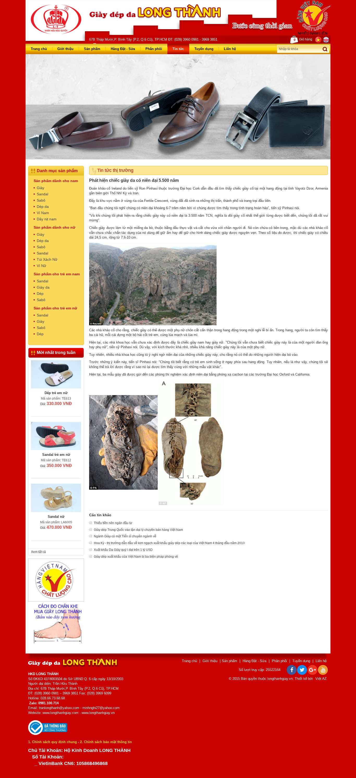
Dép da (43, 206)
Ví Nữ (41, 266)
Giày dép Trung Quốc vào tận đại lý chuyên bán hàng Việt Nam (138, 530)
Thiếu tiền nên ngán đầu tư (113, 523)
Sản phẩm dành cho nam (56, 181)
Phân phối (153, 49)
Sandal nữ (56, 517)
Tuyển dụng (203, 49)
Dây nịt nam (47, 219)
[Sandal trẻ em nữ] (56, 436)
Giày (40, 188)
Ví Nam (43, 213)
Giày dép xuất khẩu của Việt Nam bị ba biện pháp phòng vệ (136, 556)
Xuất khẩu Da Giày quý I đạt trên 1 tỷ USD (123, 550)
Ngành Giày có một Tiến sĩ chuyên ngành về (125, 536)
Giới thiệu (65, 49)
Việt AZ (321, 679)
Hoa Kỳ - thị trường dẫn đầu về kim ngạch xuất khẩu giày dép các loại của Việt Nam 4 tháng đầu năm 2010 (169, 543)
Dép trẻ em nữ (56, 393)
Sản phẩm (92, 49)
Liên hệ (230, 49)
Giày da (43, 287)
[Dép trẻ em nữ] (56, 374)
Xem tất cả (38, 552)
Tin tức (178, 49)
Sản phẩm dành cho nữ (54, 227)
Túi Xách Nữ (47, 259)
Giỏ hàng (303, 40)
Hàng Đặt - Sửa (123, 49)
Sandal (42, 194)
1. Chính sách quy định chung (52, 742)
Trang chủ (39, 49)
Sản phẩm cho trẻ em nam (57, 274)
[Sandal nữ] (56, 498)
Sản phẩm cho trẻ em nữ (55, 308)
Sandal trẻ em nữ (56, 455)
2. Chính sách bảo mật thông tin (106, 742)
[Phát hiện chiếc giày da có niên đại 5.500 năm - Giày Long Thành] (56, 19)
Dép (40, 293)
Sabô (41, 200)
